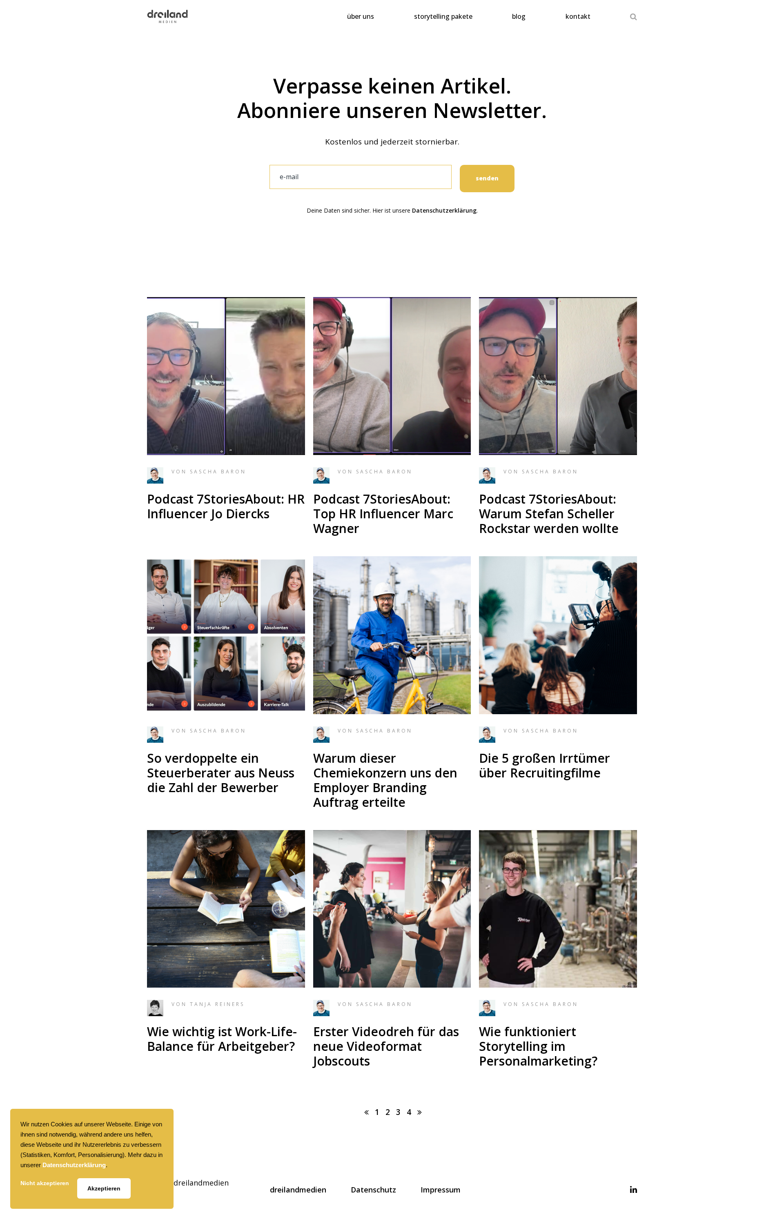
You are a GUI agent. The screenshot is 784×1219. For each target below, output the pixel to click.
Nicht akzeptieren (44, 1183)
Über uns (360, 16)
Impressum (441, 1190)
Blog (519, 16)
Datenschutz (373, 1190)
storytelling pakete (443, 16)
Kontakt (578, 16)
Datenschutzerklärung (444, 210)
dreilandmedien (298, 1190)
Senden (487, 178)
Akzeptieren (103, 1188)
